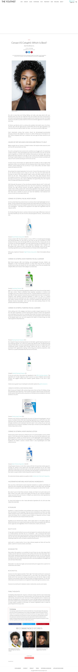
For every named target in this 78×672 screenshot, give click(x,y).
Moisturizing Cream (17, 416)
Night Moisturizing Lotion (30, 252)
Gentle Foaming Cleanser (19, 373)
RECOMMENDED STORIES (29, 629)
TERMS (37, 668)
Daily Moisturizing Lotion (18, 464)
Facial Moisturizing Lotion (18, 237)
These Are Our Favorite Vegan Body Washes (42, 649)
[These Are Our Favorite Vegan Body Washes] (42, 647)
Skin (29, 39)
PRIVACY (32, 668)
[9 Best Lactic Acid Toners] (28, 647)
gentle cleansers (43, 384)
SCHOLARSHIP (18, 668)
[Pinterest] (72, 2)
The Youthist (39, 670)
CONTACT (25, 668)
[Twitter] (71, 2)
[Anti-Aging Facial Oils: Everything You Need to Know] (15, 647)
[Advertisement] (60, 56)
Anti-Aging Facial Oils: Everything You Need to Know (14, 650)
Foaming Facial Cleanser (18, 340)
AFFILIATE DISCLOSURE (58, 668)
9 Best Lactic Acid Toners (28, 648)
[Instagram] (73, 2)
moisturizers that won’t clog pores (41, 476)
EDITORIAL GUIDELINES (46, 668)
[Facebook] (70, 2)
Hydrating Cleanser (17, 288)
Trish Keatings (31, 48)
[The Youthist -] (9, 2)
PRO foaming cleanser (42, 375)
